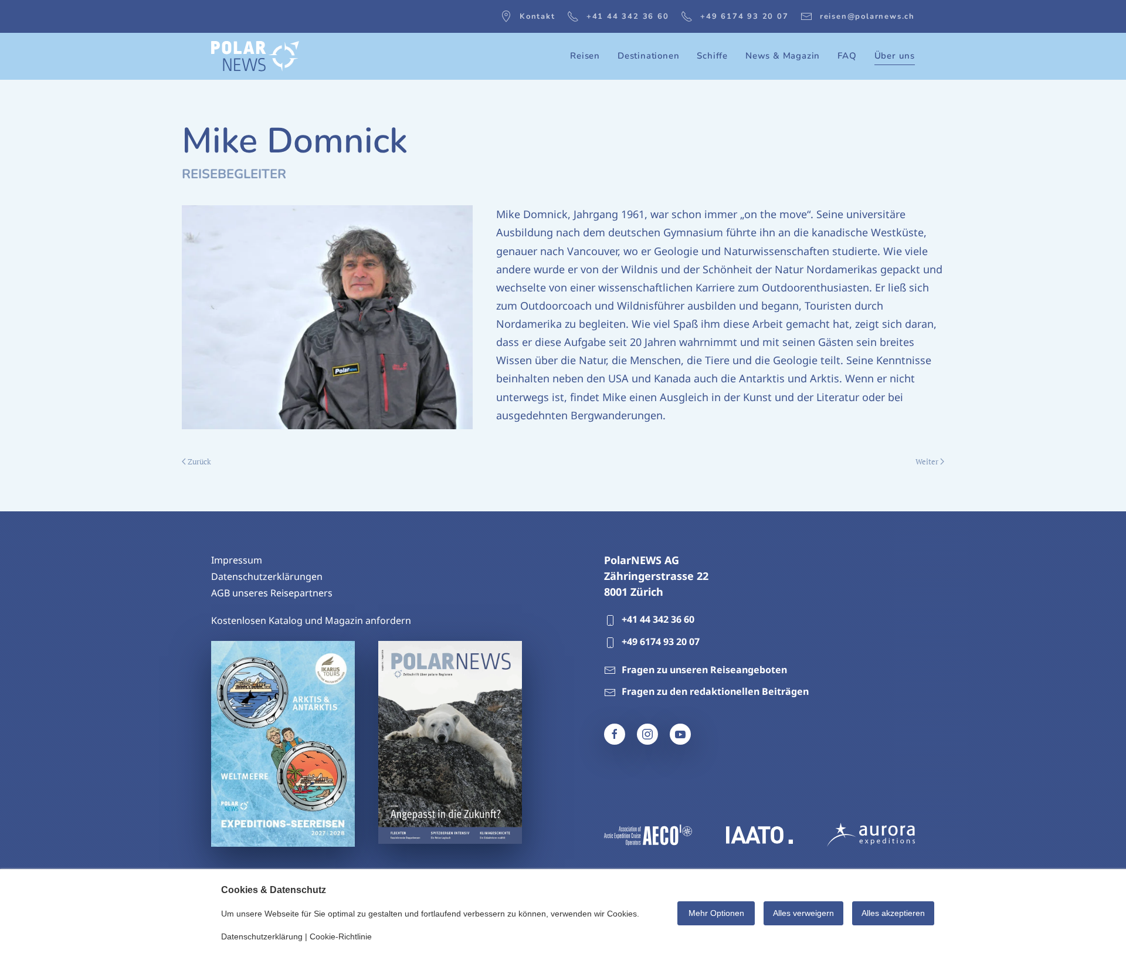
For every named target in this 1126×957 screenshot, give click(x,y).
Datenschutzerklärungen (267, 576)
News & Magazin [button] (782, 56)
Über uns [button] (894, 56)
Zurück (199, 461)
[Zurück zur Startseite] (255, 56)
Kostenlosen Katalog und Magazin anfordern (311, 620)
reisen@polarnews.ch (867, 16)
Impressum (236, 560)
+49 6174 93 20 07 (744, 16)
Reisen (585, 56)
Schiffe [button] (712, 56)
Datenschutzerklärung (262, 936)
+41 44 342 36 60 (627, 16)
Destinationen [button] (648, 56)
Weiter (926, 461)
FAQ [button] (846, 56)
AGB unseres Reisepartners (272, 592)
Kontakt (537, 16)
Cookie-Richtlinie (341, 936)
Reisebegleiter (234, 174)
